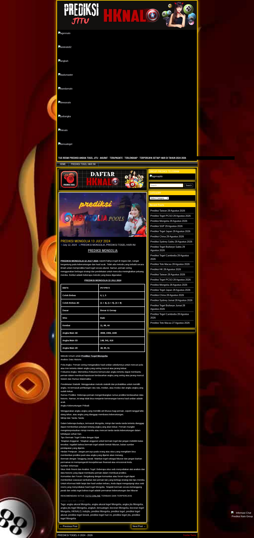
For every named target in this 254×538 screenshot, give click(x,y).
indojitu (86, 511)
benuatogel (103, 508)
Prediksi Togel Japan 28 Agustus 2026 (170, 290)
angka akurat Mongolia (79, 504)
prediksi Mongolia (100, 511)
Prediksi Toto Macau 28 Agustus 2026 (170, 264)
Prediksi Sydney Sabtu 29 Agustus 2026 (171, 241)
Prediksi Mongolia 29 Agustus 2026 (168, 221)
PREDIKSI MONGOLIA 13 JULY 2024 (85, 241)
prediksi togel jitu (122, 515)
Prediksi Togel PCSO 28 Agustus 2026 (170, 279)
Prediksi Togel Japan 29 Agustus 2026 (170, 231)
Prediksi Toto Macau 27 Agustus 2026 (170, 323)
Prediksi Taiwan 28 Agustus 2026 (167, 274)
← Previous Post (68, 526)
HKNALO (76, 511)
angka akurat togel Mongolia (106, 504)
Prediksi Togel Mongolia (94, 356)
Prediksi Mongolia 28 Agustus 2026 (168, 285)
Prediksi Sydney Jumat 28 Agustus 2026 (171, 300)
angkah (92, 508)
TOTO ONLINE (93, 496)
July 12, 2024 (70, 245)
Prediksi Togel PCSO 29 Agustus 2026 (170, 216)
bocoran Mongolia (119, 508)
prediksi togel (118, 511)
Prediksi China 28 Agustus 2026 (167, 295)
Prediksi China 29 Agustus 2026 (167, 236)
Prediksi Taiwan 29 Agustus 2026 (167, 210)
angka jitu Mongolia (132, 504)
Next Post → (139, 526)
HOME (63, 164)
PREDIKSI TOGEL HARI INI (83, 164)
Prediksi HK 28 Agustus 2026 (165, 269)
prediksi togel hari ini (101, 515)
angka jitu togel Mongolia (74, 508)
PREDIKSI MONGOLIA (93, 245)
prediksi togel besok (78, 515)
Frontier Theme (189, 535)
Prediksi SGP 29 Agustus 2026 (166, 226)
